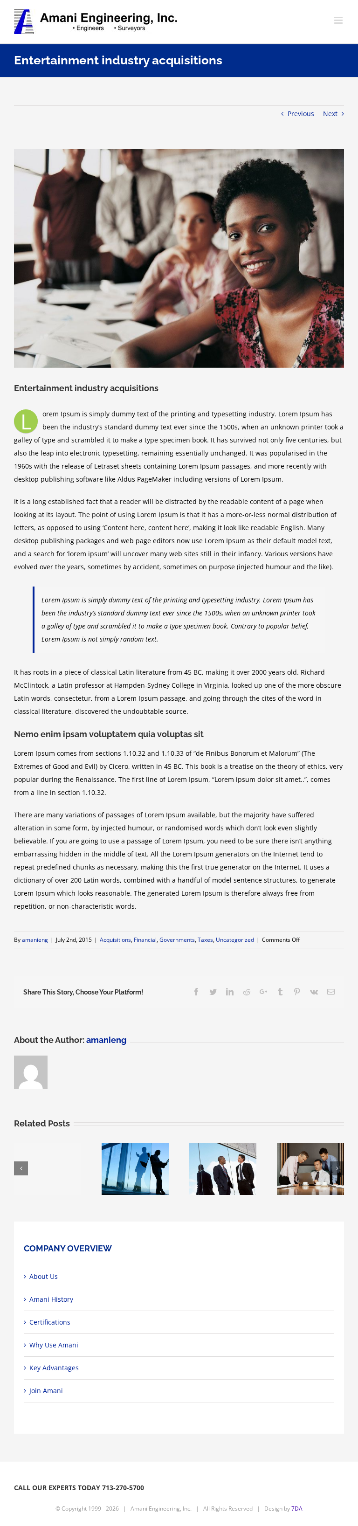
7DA (297, 1508)
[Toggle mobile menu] (339, 20)
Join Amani (46, 1390)
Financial (145, 940)
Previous (301, 113)
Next (330, 113)
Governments (177, 940)
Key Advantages (54, 1367)
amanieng (35, 940)
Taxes (205, 940)
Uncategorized (235, 940)
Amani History (51, 1299)
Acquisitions (115, 940)
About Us (43, 1276)
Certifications (49, 1322)
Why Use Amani (53, 1344)
